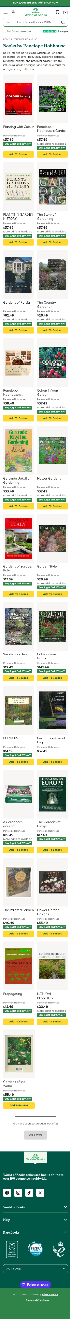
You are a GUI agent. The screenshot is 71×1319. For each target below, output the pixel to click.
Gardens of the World (14, 1089)
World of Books (29, 1298)
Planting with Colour (13, 134)
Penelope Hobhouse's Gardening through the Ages (17, 398)
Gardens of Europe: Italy (17, 574)
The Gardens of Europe (47, 829)
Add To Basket (17, 159)
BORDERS (10, 743)
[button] (5, 12)
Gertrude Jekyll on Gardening (17, 486)
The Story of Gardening (45, 222)
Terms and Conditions (36, 1305)
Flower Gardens (48, 484)
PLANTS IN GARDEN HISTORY (17, 222)
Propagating (12, 999)
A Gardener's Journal (12, 829)
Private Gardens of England (50, 746)
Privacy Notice (49, 1298)
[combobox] (34, 22)
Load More (34, 1140)
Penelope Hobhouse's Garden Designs (48, 134)
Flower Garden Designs (47, 917)
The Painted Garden (12, 917)
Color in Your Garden (45, 662)
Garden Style (45, 572)
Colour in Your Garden (46, 398)
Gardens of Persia (16, 308)
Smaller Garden (15, 660)
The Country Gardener (45, 310)
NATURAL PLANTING (43, 1001)
